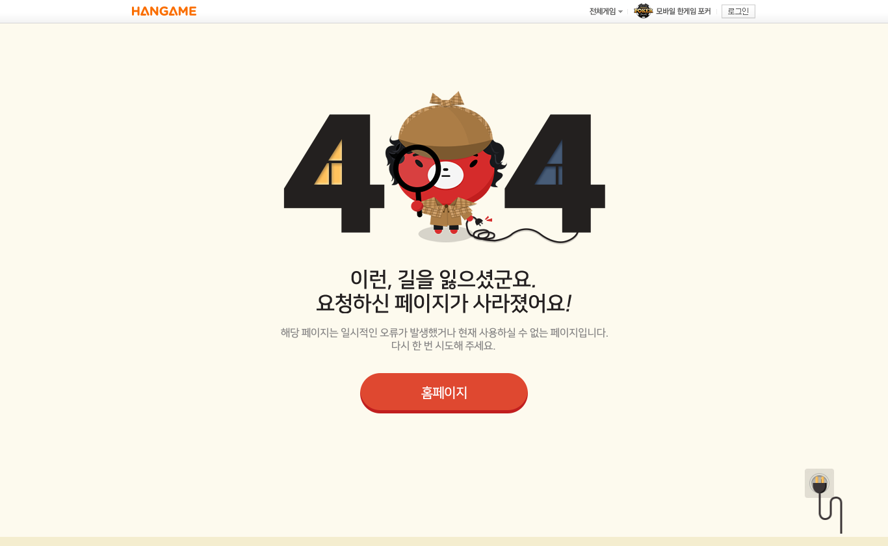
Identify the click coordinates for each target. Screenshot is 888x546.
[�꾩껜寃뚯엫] (605, 11)
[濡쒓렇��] (738, 12)
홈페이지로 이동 (444, 393)
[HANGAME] (164, 11)
